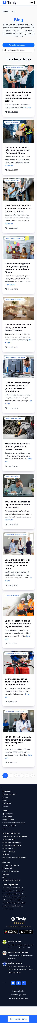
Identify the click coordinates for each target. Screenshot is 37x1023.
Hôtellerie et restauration (11, 880)
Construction (7, 868)
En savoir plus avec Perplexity (13, 891)
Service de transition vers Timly (13, 823)
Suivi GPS (5, 854)
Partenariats (6, 803)
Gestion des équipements (11, 842)
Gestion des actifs (8, 839)
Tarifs (4, 829)
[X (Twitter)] (24, 983)
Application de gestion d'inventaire (14, 836)
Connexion (9, 814)
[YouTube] (18, 983)
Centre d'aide (7, 817)
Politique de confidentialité (18, 998)
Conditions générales (18, 995)
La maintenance (8, 909)
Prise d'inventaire (8, 851)
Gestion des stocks (12, 122)
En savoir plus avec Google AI (12, 894)
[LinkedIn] (13, 983)
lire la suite (27, 107)
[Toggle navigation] (32, 2)
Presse (5, 800)
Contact (5, 797)
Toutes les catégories (17, 45)
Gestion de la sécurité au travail (16, 534)
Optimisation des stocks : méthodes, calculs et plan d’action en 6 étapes (17, 150)
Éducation (5, 874)
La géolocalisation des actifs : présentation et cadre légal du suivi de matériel (18, 624)
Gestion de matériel (12, 595)
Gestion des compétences (14, 67)
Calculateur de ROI (9, 826)
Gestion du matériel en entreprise (14, 897)
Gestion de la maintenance (14, 418)
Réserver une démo (18, 1019)
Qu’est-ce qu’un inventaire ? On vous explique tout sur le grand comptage (18, 208)
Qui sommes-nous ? (9, 794)
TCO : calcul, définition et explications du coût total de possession (17, 505)
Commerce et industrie (10, 865)
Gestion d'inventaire (12, 180)
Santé (4, 877)
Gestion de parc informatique (15, 357)
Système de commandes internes (14, 858)
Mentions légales (18, 991)
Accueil (5, 11)
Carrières (5, 806)
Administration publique (10, 871)
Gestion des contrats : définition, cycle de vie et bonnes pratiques (18, 327)
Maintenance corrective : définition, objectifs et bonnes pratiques (17, 446)
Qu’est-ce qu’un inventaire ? (12, 900)
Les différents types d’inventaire (13, 903)
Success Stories (8, 820)
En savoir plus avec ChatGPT (12, 888)
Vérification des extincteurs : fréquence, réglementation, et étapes (17, 682)
